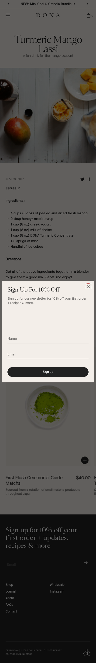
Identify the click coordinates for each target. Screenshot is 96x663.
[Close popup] (88, 286)
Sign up (48, 372)
